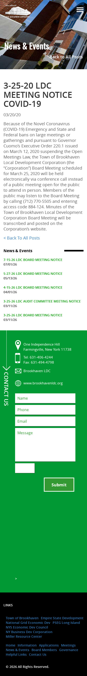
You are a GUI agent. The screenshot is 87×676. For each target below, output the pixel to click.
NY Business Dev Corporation (29, 632)
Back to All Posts (66, 57)
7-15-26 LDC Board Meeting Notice (32, 259)
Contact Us (37, 654)
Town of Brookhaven (22, 618)
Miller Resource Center (24, 636)
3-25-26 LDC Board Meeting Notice (32, 315)
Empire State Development (62, 618)
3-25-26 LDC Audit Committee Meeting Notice (42, 301)
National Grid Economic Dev (28, 622)
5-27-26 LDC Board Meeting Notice (32, 273)
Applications (49, 645)
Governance (68, 650)
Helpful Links (16, 654)
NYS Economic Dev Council (27, 627)
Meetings (68, 645)
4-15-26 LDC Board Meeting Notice (32, 287)
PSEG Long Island (66, 622)
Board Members (44, 650)
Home (10, 645)
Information (27, 645)
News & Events (17, 650)
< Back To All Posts (21, 238)
